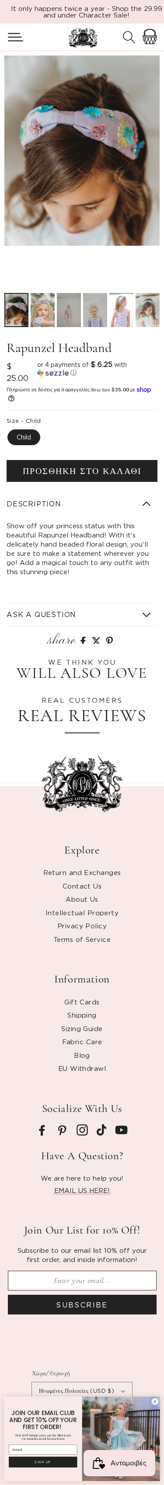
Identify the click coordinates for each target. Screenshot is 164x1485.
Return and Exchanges (82, 872)
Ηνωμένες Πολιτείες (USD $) (76, 1390)
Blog (82, 1055)
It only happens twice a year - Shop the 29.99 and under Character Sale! (86, 11)
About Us (82, 899)
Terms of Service (82, 939)
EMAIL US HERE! (82, 1190)
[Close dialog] (154, 1401)
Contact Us (82, 885)
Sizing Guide (81, 1028)
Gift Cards (82, 1001)
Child (24, 437)
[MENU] (12, 37)
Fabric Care (82, 1041)
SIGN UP (43, 1462)
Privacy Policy (82, 925)
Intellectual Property (82, 912)
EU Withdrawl (82, 1068)
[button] (12, 37)
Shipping (82, 1014)
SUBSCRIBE (82, 1305)
